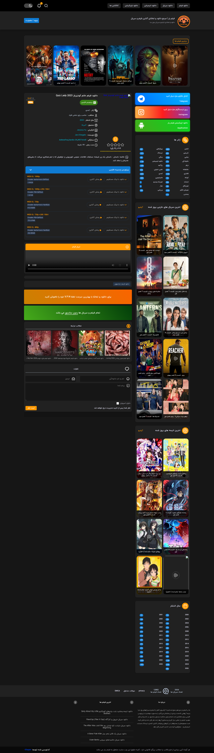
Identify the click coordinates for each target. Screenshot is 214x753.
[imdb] (31, 102)
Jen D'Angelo (80, 135)
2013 (151, 640)
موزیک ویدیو (151, 182)
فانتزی (177, 174)
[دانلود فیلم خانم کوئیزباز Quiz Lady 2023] (115, 117)
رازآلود (151, 165)
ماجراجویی (151, 178)
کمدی (151, 174)
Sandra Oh (73, 140)
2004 (177, 623)
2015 (151, 644)
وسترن (177, 194)
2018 (177, 652)
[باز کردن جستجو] (46, 6)
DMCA (117, 691)
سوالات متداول (129, 691)
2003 (151, 619)
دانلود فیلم (183, 5)
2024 (177, 664)
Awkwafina (63, 140)
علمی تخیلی (151, 170)
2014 (177, 644)
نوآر (151, 186)
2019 (151, 652)
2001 (151, 615)
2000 (177, 615)
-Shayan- (28, 749)
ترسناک (151, 153)
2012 (177, 640)
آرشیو (140, 207)
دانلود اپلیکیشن (131, 5)
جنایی (177, 157)
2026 (177, 669)
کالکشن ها (114, 5)
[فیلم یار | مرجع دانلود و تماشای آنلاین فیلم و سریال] (184, 20)
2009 (151, 631)
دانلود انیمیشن (150, 5)
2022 (177, 660)
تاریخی (177, 153)
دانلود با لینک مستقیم (116, 179)
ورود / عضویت (31, 20)
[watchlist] (115, 139)
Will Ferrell (82, 140)
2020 (177, 656)
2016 (177, 648)
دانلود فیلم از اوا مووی (122, 284)
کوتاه (177, 178)
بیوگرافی (151, 149)
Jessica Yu (81, 130)
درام (177, 165)
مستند (177, 182)
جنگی (151, 157)
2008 (177, 631)
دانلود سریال (168, 5)
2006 (177, 627)
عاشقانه (177, 170)
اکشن (177, 149)
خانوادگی (177, 161)
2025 (151, 664)
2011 (151, 636)
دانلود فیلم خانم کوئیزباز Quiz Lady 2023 (77, 95)
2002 (177, 619)
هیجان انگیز (177, 190)
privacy (142, 691)
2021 (151, 656)
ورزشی (151, 190)
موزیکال (177, 186)
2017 (151, 648)
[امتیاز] (122, 144)
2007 (151, 627)
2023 (82, 120)
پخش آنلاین (95, 179)
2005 (151, 623)
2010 (177, 636)
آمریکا (84, 125)
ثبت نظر (31, 408)
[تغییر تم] (28, 5)
